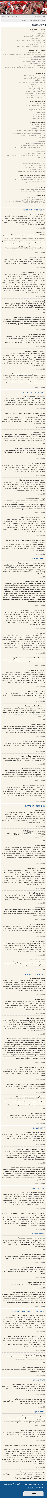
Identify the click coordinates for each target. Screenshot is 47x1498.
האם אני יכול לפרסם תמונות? (37, 109)
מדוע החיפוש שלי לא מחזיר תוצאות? (34, 165)
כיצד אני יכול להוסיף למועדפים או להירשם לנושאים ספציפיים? (27, 179)
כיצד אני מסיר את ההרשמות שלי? (35, 183)
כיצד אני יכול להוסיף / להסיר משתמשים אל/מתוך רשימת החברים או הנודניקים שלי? (26, 156)
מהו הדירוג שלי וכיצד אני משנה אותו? (34, 65)
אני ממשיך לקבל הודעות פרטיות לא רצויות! (33, 145)
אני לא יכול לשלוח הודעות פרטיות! (35, 143)
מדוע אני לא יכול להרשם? (38, 35)
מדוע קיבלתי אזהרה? (39, 90)
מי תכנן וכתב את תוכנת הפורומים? (35, 197)
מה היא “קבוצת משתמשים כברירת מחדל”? (33, 135)
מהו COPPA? (41, 33)
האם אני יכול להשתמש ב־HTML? (35, 105)
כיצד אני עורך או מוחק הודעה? (36, 77)
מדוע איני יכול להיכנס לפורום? (36, 86)
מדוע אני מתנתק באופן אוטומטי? (36, 44)
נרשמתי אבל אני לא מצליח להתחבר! (34, 37)
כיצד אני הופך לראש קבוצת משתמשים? (34, 132)
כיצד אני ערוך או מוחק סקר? (37, 84)
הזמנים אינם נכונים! (39, 56)
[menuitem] (40, 16)
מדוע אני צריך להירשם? (38, 31)
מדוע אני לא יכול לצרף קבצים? (36, 88)
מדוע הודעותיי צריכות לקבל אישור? (35, 95)
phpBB (18, 471)
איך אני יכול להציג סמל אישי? (37, 63)
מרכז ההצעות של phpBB (17, 1434)
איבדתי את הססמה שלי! (38, 42)
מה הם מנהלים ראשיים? (38, 124)
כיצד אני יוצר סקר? (40, 80)
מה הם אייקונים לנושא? (38, 118)
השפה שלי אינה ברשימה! (38, 59)
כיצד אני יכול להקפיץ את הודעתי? (35, 97)
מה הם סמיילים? (40, 107)
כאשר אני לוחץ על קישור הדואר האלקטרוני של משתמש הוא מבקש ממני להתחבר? (25, 68)
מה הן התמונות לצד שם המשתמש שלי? (34, 61)
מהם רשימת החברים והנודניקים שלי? (34, 153)
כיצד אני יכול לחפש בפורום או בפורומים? (33, 163)
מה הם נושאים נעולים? (39, 116)
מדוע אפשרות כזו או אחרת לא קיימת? (34, 199)
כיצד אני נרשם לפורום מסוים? (37, 181)
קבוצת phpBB (41, 1420)
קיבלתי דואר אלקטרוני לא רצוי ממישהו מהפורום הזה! (30, 147)
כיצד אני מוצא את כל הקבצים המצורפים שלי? (32, 191)
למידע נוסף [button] (30, 1488)
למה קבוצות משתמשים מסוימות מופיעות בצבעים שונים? (29, 133)
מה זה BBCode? (40, 103)
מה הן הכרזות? (41, 112)
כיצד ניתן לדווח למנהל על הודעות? (35, 91)
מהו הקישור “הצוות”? (39, 137)
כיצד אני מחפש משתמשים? (37, 169)
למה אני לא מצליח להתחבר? (37, 38)
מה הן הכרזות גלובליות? (38, 111)
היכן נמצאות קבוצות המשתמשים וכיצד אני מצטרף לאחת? (28, 130)
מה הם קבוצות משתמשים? (37, 128)
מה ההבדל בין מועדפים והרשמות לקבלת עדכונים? (31, 177)
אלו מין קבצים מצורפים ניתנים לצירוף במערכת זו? (31, 189)
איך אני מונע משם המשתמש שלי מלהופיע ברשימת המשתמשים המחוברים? (23, 54)
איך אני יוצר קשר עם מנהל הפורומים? (34, 203)
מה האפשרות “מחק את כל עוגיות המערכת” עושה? (31, 46)
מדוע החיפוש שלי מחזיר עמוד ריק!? (35, 167)
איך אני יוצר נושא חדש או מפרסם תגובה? (33, 75)
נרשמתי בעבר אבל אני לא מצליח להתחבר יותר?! (31, 40)
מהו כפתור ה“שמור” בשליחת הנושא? (34, 93)
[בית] (30, 10)
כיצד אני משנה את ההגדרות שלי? (35, 52)
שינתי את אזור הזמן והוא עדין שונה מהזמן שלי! (32, 58)
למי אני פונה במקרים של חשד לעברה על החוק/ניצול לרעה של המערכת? (25, 201)
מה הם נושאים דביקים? (38, 114)
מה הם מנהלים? (40, 126)
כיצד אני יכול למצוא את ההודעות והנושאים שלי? (31, 171)
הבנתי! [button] (33, 1494)
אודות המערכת (7, 1422)
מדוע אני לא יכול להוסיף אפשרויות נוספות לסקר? (31, 82)
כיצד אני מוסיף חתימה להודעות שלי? (34, 79)
